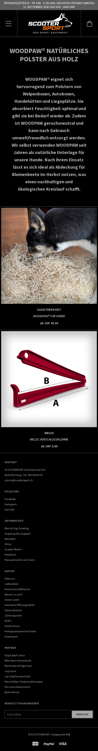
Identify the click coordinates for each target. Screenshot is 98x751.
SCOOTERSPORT (40, 734)
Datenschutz (12, 626)
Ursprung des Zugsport (18, 533)
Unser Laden (12, 599)
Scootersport (49, 310)
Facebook (10, 499)
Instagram (11, 504)
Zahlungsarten (13, 615)
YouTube (9, 509)
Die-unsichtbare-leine (17, 687)
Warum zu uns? (14, 594)
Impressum (11, 636)
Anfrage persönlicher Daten (20, 631)
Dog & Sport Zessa (15, 655)
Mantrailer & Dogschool (18, 665)
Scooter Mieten (13, 549)
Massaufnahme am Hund (20, 560)
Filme (8, 544)
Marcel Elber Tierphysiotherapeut (24, 681)
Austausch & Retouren (17, 589)
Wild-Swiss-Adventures (18, 660)
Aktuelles (10, 538)
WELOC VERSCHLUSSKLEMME (49, 439)
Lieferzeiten (11, 584)
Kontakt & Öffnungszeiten (20, 605)
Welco (49, 433)
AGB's (8, 620)
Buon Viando (12, 692)
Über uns (10, 578)
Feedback (10, 554)
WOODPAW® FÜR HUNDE (49, 316)
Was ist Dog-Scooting (16, 528)
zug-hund (10, 671)
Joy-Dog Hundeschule (17, 676)
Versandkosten (13, 610)
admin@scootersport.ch (19, 480)
